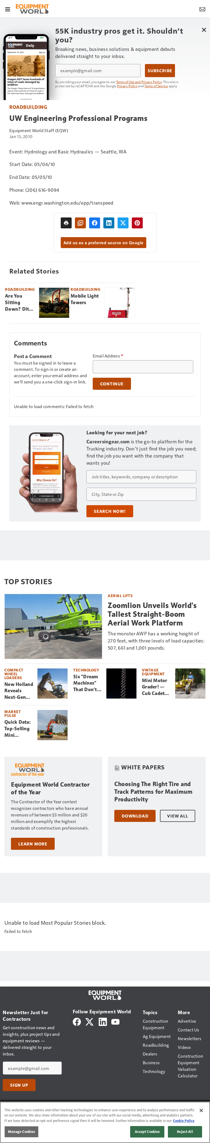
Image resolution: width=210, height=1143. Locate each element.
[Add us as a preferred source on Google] (80, 222)
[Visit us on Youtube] (115, 1021)
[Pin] (137, 222)
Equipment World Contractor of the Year (50, 788)
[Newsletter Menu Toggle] (202, 8)
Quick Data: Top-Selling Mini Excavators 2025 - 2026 (18, 729)
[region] (105, 1122)
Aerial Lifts (120, 595)
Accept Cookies (147, 1131)
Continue (112, 383)
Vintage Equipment (153, 672)
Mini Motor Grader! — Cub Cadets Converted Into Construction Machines (156, 687)
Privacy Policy (127, 86)
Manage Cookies (21, 1131)
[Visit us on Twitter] (89, 1021)
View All (177, 816)
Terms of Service (156, 86)
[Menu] (7, 8)
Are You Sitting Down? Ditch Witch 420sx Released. (19, 303)
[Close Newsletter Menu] (203, 29)
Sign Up (19, 1085)
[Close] (201, 1110)
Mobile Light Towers (85, 299)
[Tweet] (123, 222)
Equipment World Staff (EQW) (38, 130)
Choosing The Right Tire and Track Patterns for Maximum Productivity (153, 791)
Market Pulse (12, 713)
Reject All (185, 1131)
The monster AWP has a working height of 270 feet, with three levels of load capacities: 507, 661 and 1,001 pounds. (156, 640)
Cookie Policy (183, 1120)
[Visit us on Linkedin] (103, 1021)
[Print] (66, 222)
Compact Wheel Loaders (14, 674)
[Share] (94, 222)
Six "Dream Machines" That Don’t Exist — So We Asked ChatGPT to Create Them (87, 683)
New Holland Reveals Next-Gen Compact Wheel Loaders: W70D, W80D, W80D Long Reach (18, 691)
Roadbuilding (28, 107)
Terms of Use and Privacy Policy (139, 82)
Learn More (32, 844)
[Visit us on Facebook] (77, 1021)
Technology (86, 670)
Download (135, 816)
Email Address (108, 356)
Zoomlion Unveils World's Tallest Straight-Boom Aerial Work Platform (152, 614)
